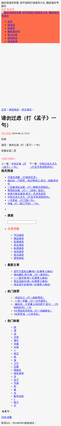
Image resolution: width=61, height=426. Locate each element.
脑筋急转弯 (14, 31)
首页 (3, 9)
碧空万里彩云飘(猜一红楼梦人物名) (33, 271)
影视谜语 (19, 241)
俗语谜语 (19, 251)
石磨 (16, 366)
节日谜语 (19, 235)
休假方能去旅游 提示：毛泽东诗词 (27, 193)
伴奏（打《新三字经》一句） (24, 203)
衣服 (16, 343)
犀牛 (16, 340)
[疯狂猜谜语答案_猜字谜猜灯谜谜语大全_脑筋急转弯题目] (30, 16)
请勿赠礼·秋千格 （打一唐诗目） (32, 274)
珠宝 (16, 353)
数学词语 (19, 396)
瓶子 (16, 402)
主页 (3, 109)
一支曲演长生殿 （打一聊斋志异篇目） (29, 187)
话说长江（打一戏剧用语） (30, 297)
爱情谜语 (19, 258)
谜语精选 (13, 38)
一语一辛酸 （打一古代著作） (31, 301)
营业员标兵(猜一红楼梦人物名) (31, 281)
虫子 (16, 379)
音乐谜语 (19, 254)
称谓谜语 (19, 248)
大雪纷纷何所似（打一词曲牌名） (34, 310)
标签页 (10, 9)
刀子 (16, 363)
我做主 (17, 370)
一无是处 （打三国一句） (22, 200)
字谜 (16, 383)
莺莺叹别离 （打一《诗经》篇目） (27, 190)
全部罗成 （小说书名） (28, 314)
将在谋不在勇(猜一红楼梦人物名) (32, 284)
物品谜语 (19, 238)
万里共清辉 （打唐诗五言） (23, 177)
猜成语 (11, 25)
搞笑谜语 (19, 373)
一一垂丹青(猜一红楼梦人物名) (31, 278)
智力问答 (13, 34)
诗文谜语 (27, 109)
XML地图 (6, 417)
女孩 (16, 347)
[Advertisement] (30, 76)
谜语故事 (13, 41)
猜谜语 (11, 28)
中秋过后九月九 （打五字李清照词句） (29, 197)
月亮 (16, 337)
